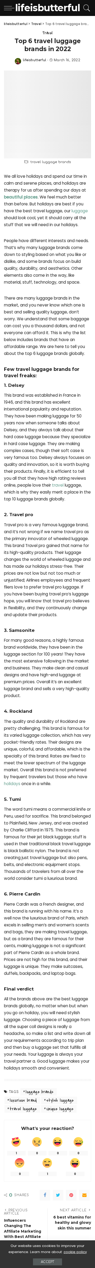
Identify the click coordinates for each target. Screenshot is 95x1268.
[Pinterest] (71, 1195)
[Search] (86, 8)
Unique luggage (59, 1109)
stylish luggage (60, 1100)
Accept (47, 1262)
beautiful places (21, 197)
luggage (80, 211)
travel (58, 485)
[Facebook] (45, 1195)
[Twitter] (58, 1195)
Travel (47, 33)
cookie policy (75, 1251)
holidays (12, 783)
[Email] (84, 1195)
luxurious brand (23, 1100)
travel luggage (23, 1109)
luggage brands (39, 1092)
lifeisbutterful (34, 60)
